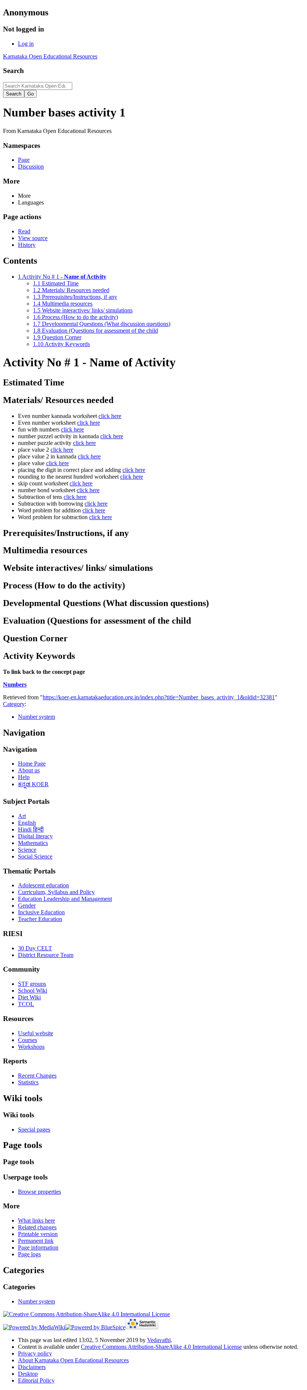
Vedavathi (159, 1340)
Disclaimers (32, 1367)
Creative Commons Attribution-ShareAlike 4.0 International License (161, 1347)
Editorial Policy (36, 1380)
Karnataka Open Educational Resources (50, 56)
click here (109, 416)
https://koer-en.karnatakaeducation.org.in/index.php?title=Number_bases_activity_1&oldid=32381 (159, 697)
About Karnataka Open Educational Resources (73, 1360)
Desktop (28, 1374)
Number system (36, 717)
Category (14, 704)
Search (13, 71)
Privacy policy (35, 1353)
